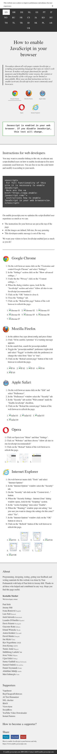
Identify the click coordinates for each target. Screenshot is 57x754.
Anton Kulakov (9, 632)
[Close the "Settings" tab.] (44, 314)
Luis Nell (6, 613)
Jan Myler (7, 639)
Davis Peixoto (8, 623)
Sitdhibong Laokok (11, 652)
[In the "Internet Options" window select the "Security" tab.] (25, 539)
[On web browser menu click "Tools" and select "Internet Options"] (13, 539)
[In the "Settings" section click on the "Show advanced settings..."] (30, 310)
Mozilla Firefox (28, 99)
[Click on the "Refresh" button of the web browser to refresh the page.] (13, 554)
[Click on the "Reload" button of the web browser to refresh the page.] (37, 461)
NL (29, 12)
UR (28, 28)
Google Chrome (14, 99)
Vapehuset (7, 690)
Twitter (5, 737)
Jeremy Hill (7, 607)
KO (43, 17)
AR (50, 22)
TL (13, 22)
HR (14, 12)
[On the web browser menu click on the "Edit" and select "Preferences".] (14, 415)
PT (44, 12)
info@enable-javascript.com (44, 752)
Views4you (7, 706)
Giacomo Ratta (9, 626)
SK (35, 22)
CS (28, 17)
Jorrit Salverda (9, 617)
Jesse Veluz (7, 655)
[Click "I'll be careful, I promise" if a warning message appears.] (22, 368)
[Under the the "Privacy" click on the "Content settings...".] (44, 310)
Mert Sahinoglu (9, 674)
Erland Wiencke (9, 629)
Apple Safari (42, 99)
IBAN (5, 703)
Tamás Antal (8, 648)
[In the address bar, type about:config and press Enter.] (12, 368)
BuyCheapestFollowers (12, 693)
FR (21, 17)
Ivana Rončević (9, 610)
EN (6, 12)
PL (43, 22)
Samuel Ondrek (9, 664)
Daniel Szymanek (10, 667)
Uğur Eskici (8, 658)
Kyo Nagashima (9, 642)
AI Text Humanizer (11, 697)
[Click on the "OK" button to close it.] (30, 314)
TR (21, 22)
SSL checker (8, 700)
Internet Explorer (35, 113)
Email (23, 737)
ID (28, 22)
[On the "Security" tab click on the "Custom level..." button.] (38, 539)
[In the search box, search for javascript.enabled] (32, 368)
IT (51, 12)
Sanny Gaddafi (9, 661)
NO (5, 17)
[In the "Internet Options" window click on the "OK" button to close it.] (39, 550)
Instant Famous (9, 716)
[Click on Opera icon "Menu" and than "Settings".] (12, 461)
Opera (21, 113)
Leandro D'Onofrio (11, 620)
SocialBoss (7, 709)
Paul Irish (7, 604)
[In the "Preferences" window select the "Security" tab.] (27, 415)
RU (13, 17)
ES (37, 12)
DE (21, 12)
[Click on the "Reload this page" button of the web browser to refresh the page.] (15, 318)
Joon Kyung (8, 645)
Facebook (15, 737)
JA (36, 17)
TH (6, 22)
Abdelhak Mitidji (10, 671)
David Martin (8, 636)
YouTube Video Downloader (15, 712)
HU (51, 17)
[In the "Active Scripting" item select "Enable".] (14, 550)
